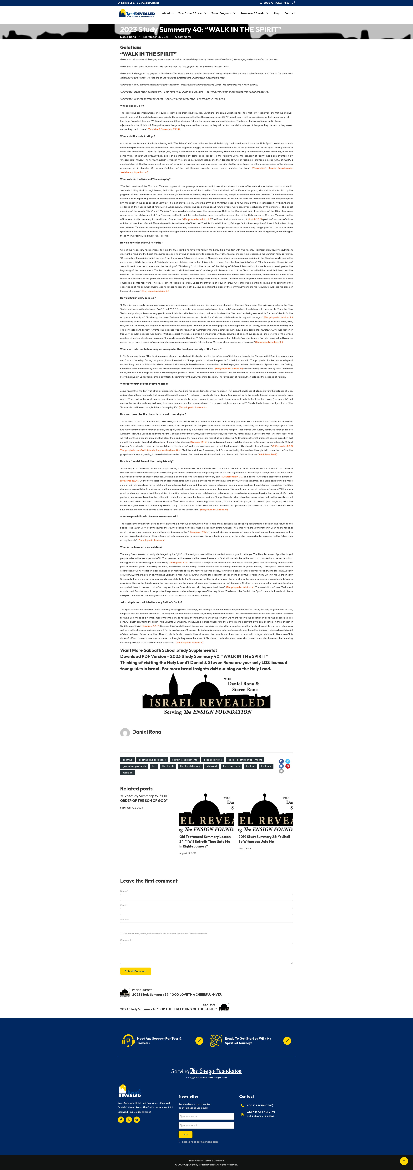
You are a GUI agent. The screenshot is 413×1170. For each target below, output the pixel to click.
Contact (289, 13)
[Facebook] (281, 761)
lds (154, 766)
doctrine (127, 759)
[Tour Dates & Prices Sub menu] (205, 13)
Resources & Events (252, 13)
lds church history (190, 766)
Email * (124, 905)
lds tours (266, 766)
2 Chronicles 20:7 (282, 446)
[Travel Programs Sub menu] (234, 13)
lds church (168, 766)
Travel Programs (222, 13)
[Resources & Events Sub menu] (267, 13)
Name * (124, 891)
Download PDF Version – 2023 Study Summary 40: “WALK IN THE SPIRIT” (194, 656)
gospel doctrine (213, 759)
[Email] (281, 771)
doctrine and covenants (152, 759)
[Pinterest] (287, 766)
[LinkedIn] (281, 766)
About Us (168, 13)
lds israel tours (231, 766)
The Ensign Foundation (216, 1071)
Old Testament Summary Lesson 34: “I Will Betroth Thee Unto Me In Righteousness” (205, 841)
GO (185, 1134)
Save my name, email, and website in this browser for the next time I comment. (165, 933)
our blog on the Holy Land (244, 668)
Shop (276, 13)
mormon (127, 772)
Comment (126, 940)
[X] (287, 761)
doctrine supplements (184, 759)
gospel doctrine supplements (245, 759)
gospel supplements (134, 766)
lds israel (212, 766)
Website (124, 919)
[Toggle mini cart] (293, 2)
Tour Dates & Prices (190, 13)
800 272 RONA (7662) (260, 1105)
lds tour (250, 766)
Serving (180, 1071)
